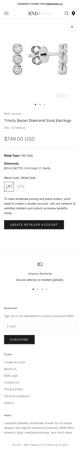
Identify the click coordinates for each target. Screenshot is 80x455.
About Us (10, 369)
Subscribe (19, 339)
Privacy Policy (13, 389)
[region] (40, 272)
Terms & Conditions (17, 396)
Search (9, 403)
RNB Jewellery (13, 113)
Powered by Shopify (56, 444)
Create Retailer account (34, 224)
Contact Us (11, 382)
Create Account (14, 362)
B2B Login (11, 375)
